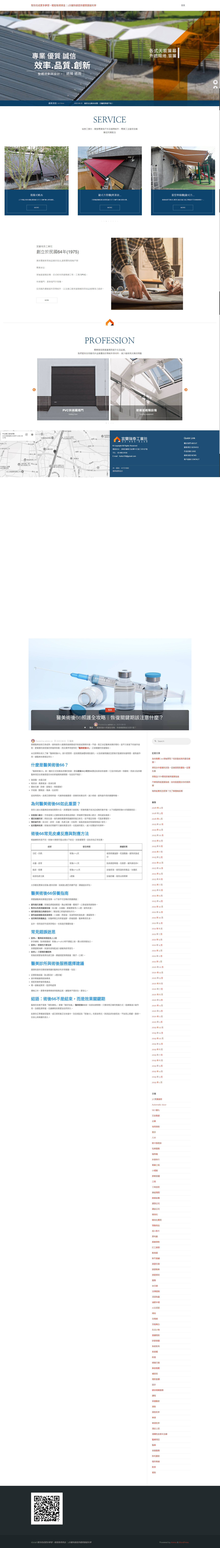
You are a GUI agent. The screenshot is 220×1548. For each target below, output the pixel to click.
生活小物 (156, 1330)
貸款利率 (156, 1412)
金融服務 (156, 1450)
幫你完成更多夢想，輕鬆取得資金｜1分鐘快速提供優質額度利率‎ (63, 5)
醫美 (110, 710)
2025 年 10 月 (157, 835)
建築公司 (156, 1203)
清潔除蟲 (156, 1297)
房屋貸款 (156, 1242)
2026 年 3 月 (157, 813)
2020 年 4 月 (157, 1005)
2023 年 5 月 (157, 896)
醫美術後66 (84, 748)
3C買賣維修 (157, 1099)
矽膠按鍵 (156, 1341)
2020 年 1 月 (157, 1022)
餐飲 (154, 1472)
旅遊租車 (156, 1269)
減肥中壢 (156, 1302)
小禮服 (155, 1170)
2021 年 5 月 (157, 940)
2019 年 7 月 (157, 1055)
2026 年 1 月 (157, 819)
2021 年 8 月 (157, 929)
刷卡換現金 (157, 1143)
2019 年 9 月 (157, 1044)
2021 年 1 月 (157, 961)
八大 (154, 1138)
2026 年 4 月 (157, 808)
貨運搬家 (156, 1401)
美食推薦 (156, 1368)
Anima (173, 1542)
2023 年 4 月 (157, 901)
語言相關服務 (157, 1390)
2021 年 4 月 (157, 945)
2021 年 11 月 (157, 912)
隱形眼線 (156, 1461)
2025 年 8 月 (157, 846)
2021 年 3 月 (157, 950)
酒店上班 (156, 1428)
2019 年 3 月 (157, 1077)
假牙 (154, 1132)
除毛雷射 (156, 1456)
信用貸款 (156, 1127)
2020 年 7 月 (157, 989)
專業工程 (156, 1165)
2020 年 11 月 (157, 972)
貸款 (154, 1407)
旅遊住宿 (156, 1264)
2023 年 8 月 (157, 879)
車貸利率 (156, 1423)
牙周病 (155, 1319)
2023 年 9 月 (157, 874)
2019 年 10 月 (157, 1038)
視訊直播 (156, 1379)
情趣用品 (156, 1225)
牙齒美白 (156, 1324)
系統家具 (156, 1346)
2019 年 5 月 (157, 1066)
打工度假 (156, 1247)
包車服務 (156, 1148)
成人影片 (156, 1231)
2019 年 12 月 (157, 1027)
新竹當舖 (156, 1258)
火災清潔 (156, 1308)
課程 (154, 1396)
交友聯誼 (156, 1116)
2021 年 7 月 (157, 934)
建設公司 (156, 1209)
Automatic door (159, 1105)
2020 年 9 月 (157, 978)
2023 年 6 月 (157, 890)
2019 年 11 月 (157, 1033)
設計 (154, 1385)
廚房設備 (156, 1198)
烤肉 (154, 1313)
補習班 (155, 1374)
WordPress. (184, 1542)
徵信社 (155, 1214)
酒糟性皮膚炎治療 (159, 1434)
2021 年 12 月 (157, 907)
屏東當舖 (156, 1176)
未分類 (155, 1286)
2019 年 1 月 (157, 1082)
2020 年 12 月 (157, 967)
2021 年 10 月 (157, 918)
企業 (154, 1121)
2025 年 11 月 (157, 830)
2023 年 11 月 (157, 868)
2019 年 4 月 (157, 1071)
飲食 (154, 1467)
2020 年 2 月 (157, 1016)
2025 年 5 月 (157, 857)
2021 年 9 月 (157, 923)
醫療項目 (156, 1439)
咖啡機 (155, 1154)
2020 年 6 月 (157, 994)
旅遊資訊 (156, 1275)
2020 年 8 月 (157, 983)
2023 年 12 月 (157, 863)
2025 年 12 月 (157, 824)
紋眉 (154, 1357)
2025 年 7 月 (157, 852)
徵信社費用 (157, 1220)
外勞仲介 (156, 1159)
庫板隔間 (156, 1192)
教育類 (155, 1253)
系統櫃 (155, 1352)
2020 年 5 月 (157, 1000)
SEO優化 (156, 1110)
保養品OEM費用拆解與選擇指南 (165, 776)
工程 (154, 1181)
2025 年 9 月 (157, 841)
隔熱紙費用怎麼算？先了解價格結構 (167, 791)
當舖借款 (156, 1335)
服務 (154, 1280)
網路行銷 (156, 1363)
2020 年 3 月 (157, 1011)
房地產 (155, 1236)
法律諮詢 (156, 1291)
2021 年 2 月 (157, 956)
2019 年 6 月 (157, 1060)
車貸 (154, 1417)
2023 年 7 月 (157, 885)
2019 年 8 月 (157, 1049)
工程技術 (156, 1187)
